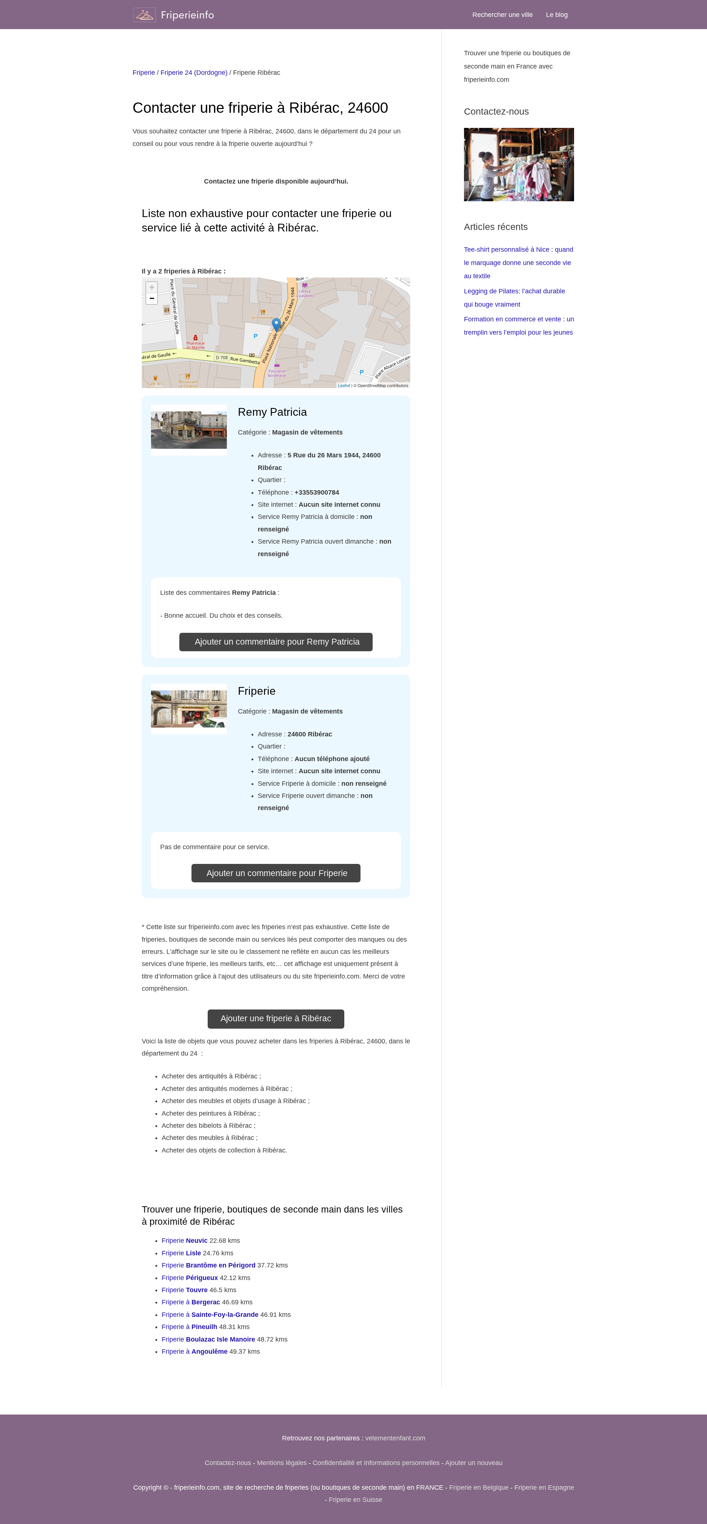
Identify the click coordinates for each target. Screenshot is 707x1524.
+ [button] (152, 287)
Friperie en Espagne (544, 1487)
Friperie (144, 72)
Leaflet (344, 385)
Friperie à (191, 1302)
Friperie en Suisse (355, 1499)
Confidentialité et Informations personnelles (376, 1463)
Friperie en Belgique (479, 1487)
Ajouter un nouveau (474, 1463)
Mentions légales (282, 1463)
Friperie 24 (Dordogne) (194, 72)
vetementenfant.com (395, 1438)
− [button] (152, 298)
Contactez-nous (228, 1463)
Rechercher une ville (502, 14)
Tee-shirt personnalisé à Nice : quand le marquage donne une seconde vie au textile (518, 263)
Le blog (557, 14)
